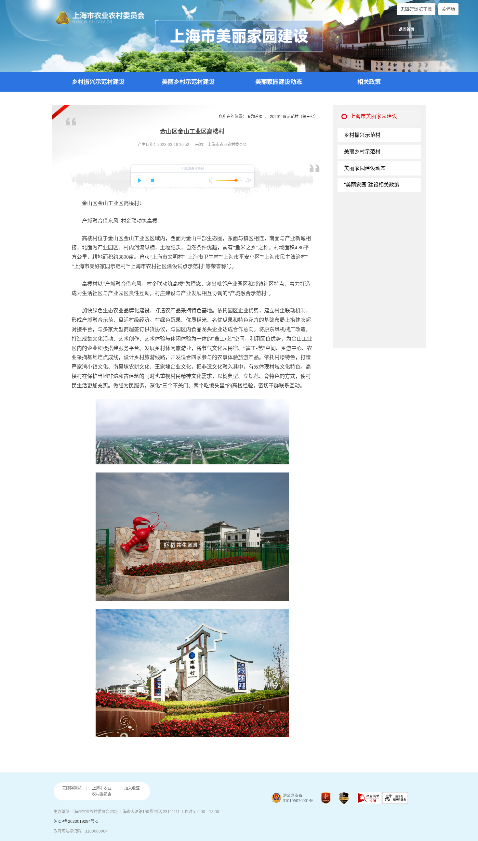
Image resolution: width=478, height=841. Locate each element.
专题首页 (255, 116)
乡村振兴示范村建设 (98, 82)
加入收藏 (132, 788)
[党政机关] (326, 798)
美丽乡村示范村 (362, 151)
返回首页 (406, 29)
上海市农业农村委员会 (102, 791)
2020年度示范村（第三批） (294, 116)
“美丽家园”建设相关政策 (371, 185)
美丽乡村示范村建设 (188, 82)
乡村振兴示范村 (362, 135)
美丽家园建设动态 (278, 82)
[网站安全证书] (344, 798)
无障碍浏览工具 (416, 9)
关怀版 (448, 9)
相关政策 (369, 82)
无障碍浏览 (72, 788)
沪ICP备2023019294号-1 (76, 821)
